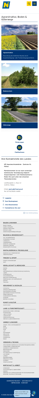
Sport (4, 262)
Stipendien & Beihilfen (8, 245)
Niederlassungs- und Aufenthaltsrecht (12, 279)
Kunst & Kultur (6, 305)
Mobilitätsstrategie (7, 357)
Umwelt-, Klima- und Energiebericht (11, 325)
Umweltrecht (6, 335)
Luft (4, 331)
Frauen (5, 269)
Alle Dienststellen (11, 205)
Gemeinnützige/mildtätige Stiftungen (12, 231)
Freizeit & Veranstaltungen (9, 260)
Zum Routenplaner (11, 201)
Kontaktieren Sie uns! (12, 208)
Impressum (15, 383)
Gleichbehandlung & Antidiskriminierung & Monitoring (16, 271)
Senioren (5, 280)
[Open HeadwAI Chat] (34, 393)
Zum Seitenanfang (31, 213)
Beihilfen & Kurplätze (8, 299)
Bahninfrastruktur (7, 349)
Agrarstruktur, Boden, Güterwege (11, 311)
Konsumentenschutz (8, 276)
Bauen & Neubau (7, 225)
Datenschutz (27, 381)
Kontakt (24, 383)
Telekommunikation (8, 254)
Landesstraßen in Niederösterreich (11, 346)
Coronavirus (6, 288)
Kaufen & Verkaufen (8, 227)
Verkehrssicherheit (7, 362)
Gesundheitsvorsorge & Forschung (11, 292)
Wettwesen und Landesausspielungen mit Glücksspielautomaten (18, 372)
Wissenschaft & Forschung (9, 247)
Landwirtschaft (7, 315)
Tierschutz (5, 282)
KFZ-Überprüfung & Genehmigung (11, 352)
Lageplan (8, 198)
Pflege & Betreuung (8, 294)
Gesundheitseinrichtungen (9, 291)
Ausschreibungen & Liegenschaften (11, 369)
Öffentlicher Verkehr (8, 359)
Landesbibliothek (7, 242)
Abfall (4, 326)
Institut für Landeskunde (9, 244)
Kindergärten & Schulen (9, 239)
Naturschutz (6, 334)
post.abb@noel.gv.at (16, 189)
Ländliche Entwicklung (8, 317)
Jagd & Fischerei (7, 314)
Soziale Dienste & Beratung (9, 296)
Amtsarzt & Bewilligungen (9, 289)
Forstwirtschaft (7, 312)
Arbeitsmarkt (6, 368)
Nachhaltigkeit (6, 332)
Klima (4, 329)
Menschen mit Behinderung (10, 277)
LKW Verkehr (6, 354)
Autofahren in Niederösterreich (10, 348)
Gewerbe (5, 371)
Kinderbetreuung (7, 274)
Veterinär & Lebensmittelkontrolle (11, 318)
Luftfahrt (5, 355)
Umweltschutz (6, 337)
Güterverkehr (6, 351)
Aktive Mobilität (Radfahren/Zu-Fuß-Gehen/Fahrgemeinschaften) (19, 345)
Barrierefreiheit (13, 381)
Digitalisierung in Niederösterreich (11, 253)
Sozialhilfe (5, 297)
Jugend (5, 272)
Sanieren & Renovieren (8, 228)
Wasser (5, 339)
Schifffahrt (5, 360)
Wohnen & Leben (7, 230)
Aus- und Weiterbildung (9, 237)
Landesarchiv (6, 240)
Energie (5, 328)
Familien (5, 268)
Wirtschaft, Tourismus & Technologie (12, 374)
